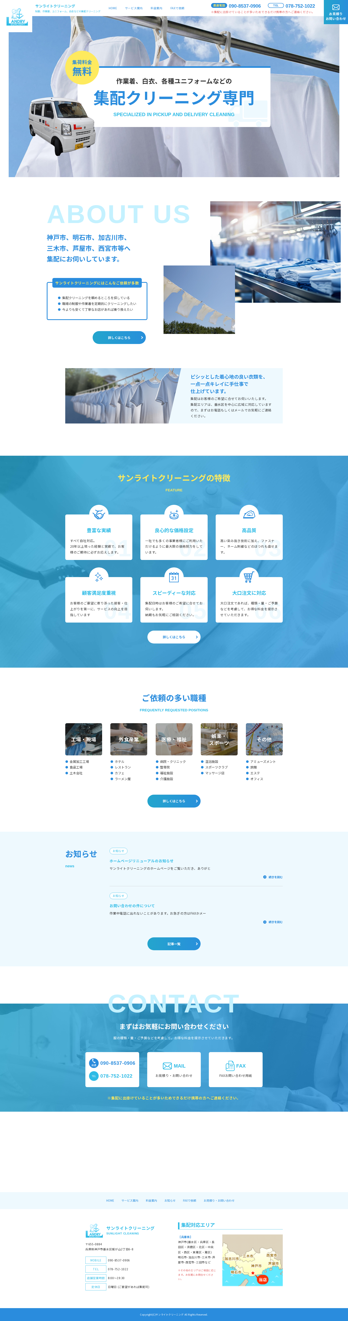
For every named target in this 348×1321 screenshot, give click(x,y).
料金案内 (157, 8)
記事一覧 (174, 943)
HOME (113, 8)
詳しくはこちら (119, 337)
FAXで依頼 (177, 8)
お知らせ (170, 1200)
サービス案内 (134, 8)
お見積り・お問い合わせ (219, 1200)
